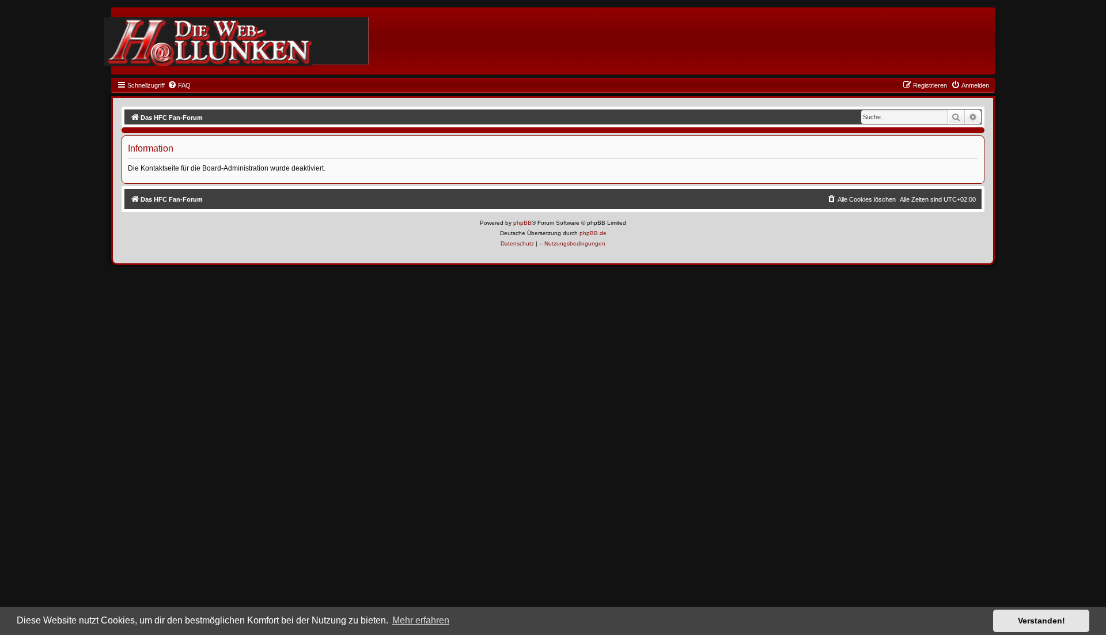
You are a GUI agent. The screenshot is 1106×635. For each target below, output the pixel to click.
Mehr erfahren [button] (420, 620)
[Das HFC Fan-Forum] (208, 41)
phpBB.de (593, 233)
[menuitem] (179, 85)
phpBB (522, 223)
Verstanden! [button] (1041, 620)
